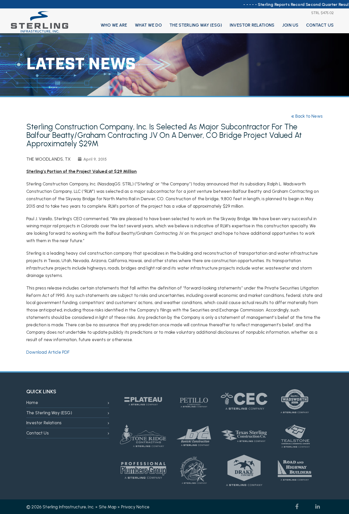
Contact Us (320, 25)
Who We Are (114, 25)
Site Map (108, 506)
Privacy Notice (135, 506)
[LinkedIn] (317, 506)
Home (32, 402)
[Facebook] (297, 506)
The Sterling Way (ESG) (195, 25)
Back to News (307, 116)
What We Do (148, 25)
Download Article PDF (47, 352)
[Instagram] (307, 506)
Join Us (290, 25)
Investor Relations (252, 25)
